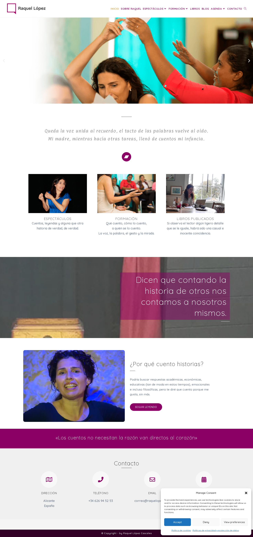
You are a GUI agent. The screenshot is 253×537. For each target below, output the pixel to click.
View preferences (234, 522)
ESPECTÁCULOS (57, 219)
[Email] (152, 479)
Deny (206, 522)
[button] (246, 493)
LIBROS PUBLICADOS (195, 219)
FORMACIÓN (126, 219)
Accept (177, 522)
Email (152, 493)
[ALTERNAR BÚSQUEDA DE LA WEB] (245, 8)
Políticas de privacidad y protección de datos (216, 530)
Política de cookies (181, 530)
